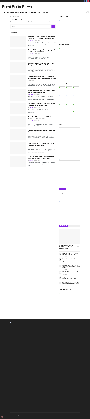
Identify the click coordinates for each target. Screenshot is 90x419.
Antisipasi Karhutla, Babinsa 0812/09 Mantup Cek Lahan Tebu (41, 131)
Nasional (33, 12)
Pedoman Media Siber (62, 415)
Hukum (22, 12)
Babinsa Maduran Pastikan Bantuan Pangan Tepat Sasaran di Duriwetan (41, 144)
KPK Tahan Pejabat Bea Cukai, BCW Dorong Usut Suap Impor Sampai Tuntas (41, 104)
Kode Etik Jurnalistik (70, 415)
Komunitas (27, 12)
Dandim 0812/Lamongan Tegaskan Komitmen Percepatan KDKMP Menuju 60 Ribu (41, 64)
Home (3, 12)
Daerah (12, 12)
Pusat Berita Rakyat (16, 415)
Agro (7, 12)
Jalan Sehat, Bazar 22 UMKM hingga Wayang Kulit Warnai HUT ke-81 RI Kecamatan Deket (41, 37)
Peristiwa (39, 12)
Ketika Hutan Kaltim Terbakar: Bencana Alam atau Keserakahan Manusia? (41, 91)
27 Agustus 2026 (37, 40)
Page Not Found (16, 16)
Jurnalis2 (31, 40)
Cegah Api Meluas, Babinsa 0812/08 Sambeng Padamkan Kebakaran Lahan (42, 118)
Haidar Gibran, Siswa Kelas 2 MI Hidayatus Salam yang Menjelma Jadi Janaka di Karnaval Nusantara (42, 78)
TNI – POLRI (45, 12)
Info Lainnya (78, 415)
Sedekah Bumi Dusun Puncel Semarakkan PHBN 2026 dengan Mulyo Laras (70, 254)
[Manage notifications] (2, 417)
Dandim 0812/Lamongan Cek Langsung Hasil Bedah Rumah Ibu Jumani (41, 51)
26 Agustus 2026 (37, 107)
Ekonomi (17, 12)
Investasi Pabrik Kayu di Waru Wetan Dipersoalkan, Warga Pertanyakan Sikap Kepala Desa (69, 260)
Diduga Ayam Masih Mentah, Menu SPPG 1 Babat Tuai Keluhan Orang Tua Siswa (41, 157)
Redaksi (55, 415)
